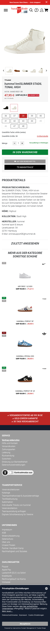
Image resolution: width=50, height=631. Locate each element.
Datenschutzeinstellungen (13, 465)
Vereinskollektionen (10, 489)
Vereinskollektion (9, 508)
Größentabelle (42, 136)
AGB (4, 533)
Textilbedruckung (9, 499)
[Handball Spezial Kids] (25, 346)
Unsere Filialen (8, 545)
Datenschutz (7, 539)
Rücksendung (8, 455)
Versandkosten (8, 446)
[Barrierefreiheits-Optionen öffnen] (5, 472)
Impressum (7, 529)
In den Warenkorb (25, 152)
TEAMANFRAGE (25, 167)
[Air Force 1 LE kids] (25, 277)
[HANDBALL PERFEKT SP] (25, 312)
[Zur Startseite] (18, 10)
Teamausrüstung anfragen (14, 511)
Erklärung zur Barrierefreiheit (14, 462)
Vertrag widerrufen (10, 440)
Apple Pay (6, 569)
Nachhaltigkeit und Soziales (14, 551)
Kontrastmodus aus (23, 472)
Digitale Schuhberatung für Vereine (17, 514)
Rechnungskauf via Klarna (14, 579)
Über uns (6, 542)
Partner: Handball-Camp (13, 548)
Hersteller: (9, 221)
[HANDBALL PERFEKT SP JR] (25, 381)
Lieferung (6, 452)
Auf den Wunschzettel (26, 161)
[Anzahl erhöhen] (22, 143)
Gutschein (6, 458)
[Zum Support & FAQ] (36, 10)
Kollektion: (9, 216)
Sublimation (7, 502)
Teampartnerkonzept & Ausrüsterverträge (20, 496)
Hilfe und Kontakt (10, 443)
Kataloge (6, 492)
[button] (6, 10)
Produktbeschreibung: (16, 187)
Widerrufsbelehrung (10, 536)
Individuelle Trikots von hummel (16, 505)
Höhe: (5, 211)
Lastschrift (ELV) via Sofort (14, 573)
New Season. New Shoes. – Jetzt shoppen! (25, 2)
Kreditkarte (7, 576)
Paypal (5, 566)
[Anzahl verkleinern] (14, 143)
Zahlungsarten (8, 449)
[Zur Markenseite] (7, 80)
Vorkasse (6, 582)
